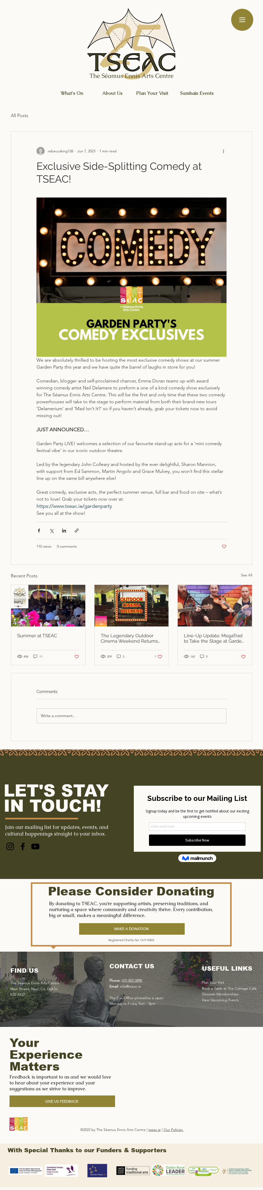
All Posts (19, 115)
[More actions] (223, 151)
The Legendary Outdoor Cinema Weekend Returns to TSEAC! (129, 638)
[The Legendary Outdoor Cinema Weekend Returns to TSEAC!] (132, 605)
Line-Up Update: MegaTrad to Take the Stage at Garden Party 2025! (214, 638)
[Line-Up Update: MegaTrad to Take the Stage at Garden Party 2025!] (215, 605)
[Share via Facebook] (38, 530)
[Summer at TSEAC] (48, 605)
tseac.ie (154, 1129)
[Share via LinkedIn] (64, 530)
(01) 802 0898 (132, 980)
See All (246, 575)
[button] (62, 1101)
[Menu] (242, 20)
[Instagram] (10, 846)
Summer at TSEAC (37, 635)
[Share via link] (76, 530)
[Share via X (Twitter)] (51, 530)
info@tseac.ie (130, 986)
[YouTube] (35, 846)
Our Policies (174, 1129)
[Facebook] (23, 846)
